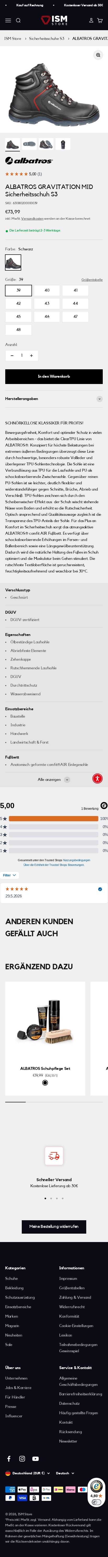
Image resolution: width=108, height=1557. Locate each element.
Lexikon (65, 1335)
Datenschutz (69, 1404)
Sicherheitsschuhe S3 (46, 39)
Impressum (68, 1279)
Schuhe (11, 1279)
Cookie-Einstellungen (76, 1326)
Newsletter (68, 1441)
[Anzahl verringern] (12, 355)
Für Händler (15, 1397)
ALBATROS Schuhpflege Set (45, 1069)
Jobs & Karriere (18, 1388)
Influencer (14, 1416)
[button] (97, 778)
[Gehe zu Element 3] (46, 144)
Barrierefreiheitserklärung (80, 1394)
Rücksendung (70, 1432)
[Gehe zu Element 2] (29, 144)
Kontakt (66, 1422)
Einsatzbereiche (18, 1307)
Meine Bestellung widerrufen (54, 1226)
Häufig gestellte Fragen (78, 1413)
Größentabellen (72, 1288)
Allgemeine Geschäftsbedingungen (78, 1381)
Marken (11, 1316)
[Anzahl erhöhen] (31, 355)
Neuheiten (13, 1335)
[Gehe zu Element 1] (12, 144)
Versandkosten (32, 218)
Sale (8, 1345)
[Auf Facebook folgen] (8, 1458)
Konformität (69, 1316)
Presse (10, 1407)
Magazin (12, 1326)
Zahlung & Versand (75, 1298)
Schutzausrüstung (20, 1298)
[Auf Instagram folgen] (22, 1458)
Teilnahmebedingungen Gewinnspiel (78, 1348)
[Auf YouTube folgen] (35, 1458)
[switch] (96, 1502)
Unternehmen (16, 1378)
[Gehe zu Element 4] (63, 144)
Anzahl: (11, 345)
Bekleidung (14, 1288)
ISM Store (12, 39)
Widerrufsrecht (72, 1307)
